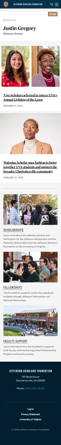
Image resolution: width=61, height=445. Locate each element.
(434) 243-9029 (34, 388)
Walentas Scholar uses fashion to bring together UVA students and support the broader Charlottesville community (30, 166)
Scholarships (13, 230)
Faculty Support (15, 341)
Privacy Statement (30, 414)
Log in (30, 409)
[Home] (23, 4)
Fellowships (12, 287)
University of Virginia (30, 419)
